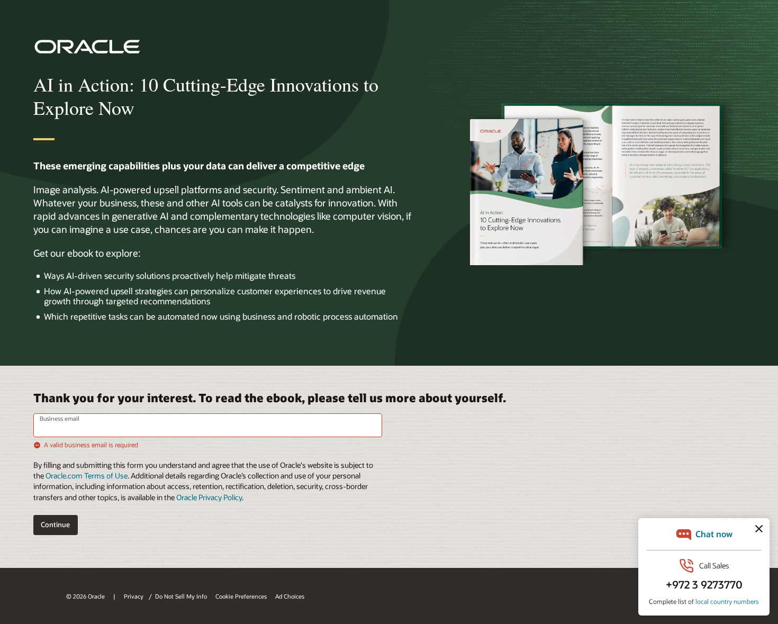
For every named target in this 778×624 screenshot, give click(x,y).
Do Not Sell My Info (181, 596)
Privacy (134, 596)
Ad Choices (289, 596)
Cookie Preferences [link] (241, 596)
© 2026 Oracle (85, 596)
